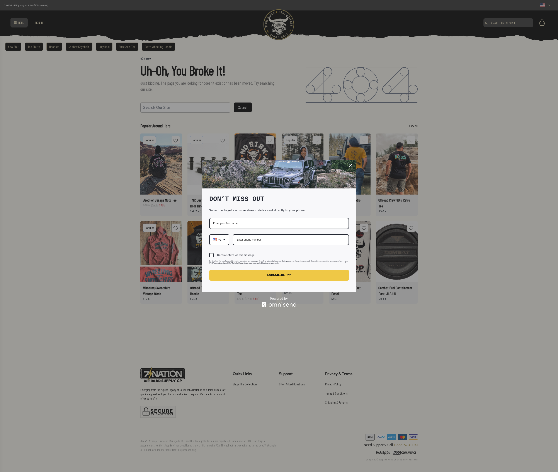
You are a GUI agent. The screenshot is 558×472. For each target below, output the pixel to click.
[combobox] (219, 239)
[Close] (350, 165)
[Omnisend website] (279, 302)
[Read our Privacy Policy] (346, 262)
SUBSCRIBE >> (279, 275)
